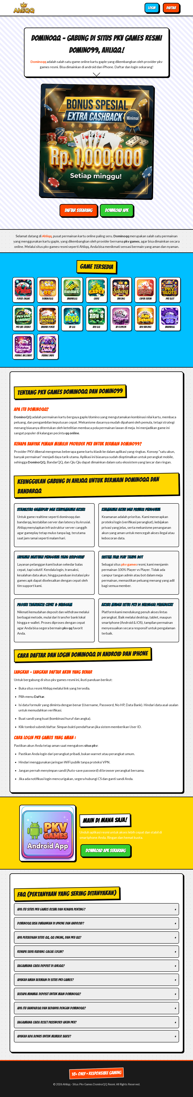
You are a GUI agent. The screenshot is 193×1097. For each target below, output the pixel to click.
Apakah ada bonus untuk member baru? (44, 1036)
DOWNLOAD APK (116, 210)
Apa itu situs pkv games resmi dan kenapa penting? (51, 909)
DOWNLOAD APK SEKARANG (106, 850)
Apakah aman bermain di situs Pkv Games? (45, 980)
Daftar (171, 8)
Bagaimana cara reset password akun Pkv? (46, 1022)
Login (151, 8)
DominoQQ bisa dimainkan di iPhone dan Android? (50, 923)
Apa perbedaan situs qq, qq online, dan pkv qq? (49, 937)
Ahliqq (47, 236)
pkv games (129, 564)
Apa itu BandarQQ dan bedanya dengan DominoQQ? (51, 1008)
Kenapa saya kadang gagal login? (40, 951)
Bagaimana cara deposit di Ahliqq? (40, 966)
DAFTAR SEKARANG (78, 210)
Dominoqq (38, 62)
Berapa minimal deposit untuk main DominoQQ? (49, 994)
